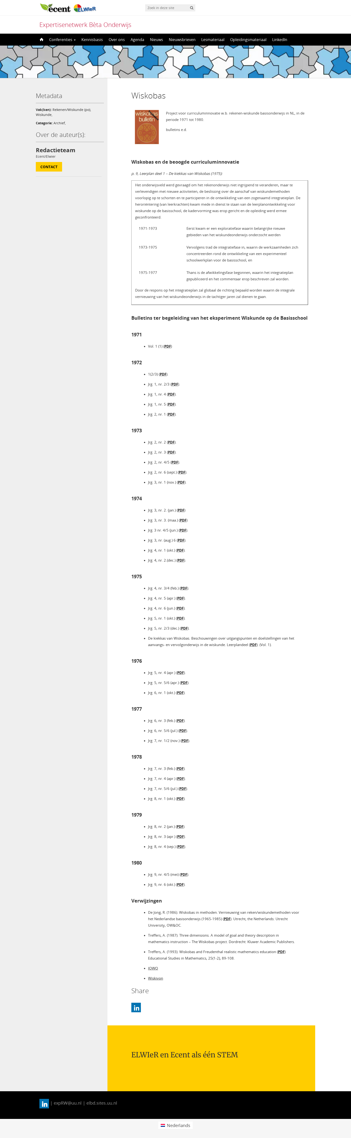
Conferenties (61, 39)
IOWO (153, 968)
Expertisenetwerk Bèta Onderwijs (85, 24)
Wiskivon (155, 978)
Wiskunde (44, 114)
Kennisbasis (92, 39)
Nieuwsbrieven (182, 39)
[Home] (41, 40)
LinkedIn (279, 39)
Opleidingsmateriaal (248, 39)
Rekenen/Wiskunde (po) (71, 109)
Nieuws (156, 39)
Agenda (137, 39)
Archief (59, 123)
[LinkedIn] (136, 1007)
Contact (49, 166)
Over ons (117, 39)
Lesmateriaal (212, 39)
